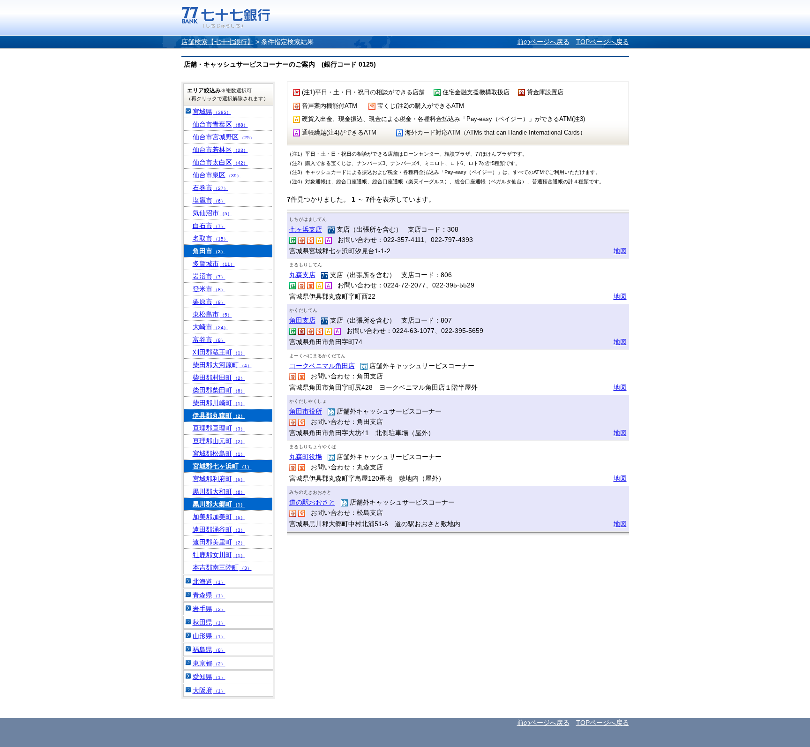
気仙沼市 (212, 213)
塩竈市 (209, 200)
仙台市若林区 (220, 149)
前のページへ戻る (543, 41)
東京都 (209, 663)
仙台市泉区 (217, 175)
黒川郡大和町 (219, 491)
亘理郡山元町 (219, 441)
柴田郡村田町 (219, 377)
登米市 (209, 289)
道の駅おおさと (312, 502)
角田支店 (302, 320)
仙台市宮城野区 (224, 137)
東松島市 (212, 314)
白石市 (209, 225)
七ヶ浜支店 (305, 229)
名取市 (210, 238)
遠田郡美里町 (219, 542)
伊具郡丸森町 (219, 415)
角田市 (209, 251)
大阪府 (209, 690)
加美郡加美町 (219, 517)
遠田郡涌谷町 (219, 529)
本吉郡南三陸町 (222, 567)
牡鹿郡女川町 (219, 554)
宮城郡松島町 (219, 453)
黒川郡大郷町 (219, 504)
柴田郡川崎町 (219, 403)
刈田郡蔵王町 (219, 352)
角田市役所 (305, 411)
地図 (620, 251)
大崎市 (210, 327)
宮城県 (212, 111)
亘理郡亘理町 (219, 428)
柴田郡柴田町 (219, 390)
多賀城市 (214, 263)
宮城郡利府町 (219, 479)
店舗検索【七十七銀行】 (217, 41)
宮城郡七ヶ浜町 (222, 466)
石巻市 (210, 187)
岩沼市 (209, 276)
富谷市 (209, 339)
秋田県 (209, 622)
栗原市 (209, 301)
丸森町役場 (305, 456)
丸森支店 (302, 275)
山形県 (209, 636)
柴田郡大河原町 (222, 365)
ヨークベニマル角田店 (322, 366)
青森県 (209, 595)
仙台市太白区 (220, 162)
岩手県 (209, 608)
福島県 (209, 649)
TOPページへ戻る (602, 41)
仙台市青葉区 (220, 124)
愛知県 (209, 676)
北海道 (209, 581)
